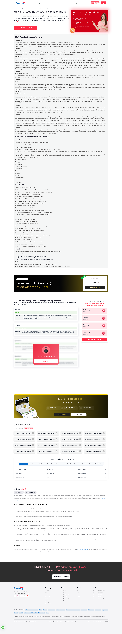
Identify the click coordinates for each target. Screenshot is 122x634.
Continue (60, 331)
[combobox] (50, 324)
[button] (78, 300)
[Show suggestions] (54, 324)
